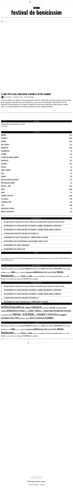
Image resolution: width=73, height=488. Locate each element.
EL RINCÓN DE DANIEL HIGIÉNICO (9, 157)
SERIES (3, 192)
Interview (3, 167)
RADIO (3, 189)
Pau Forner (8, 97)
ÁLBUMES (3, 135)
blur (7, 269)
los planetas (29, 272)
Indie (13, 272)
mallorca (36, 272)
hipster (9, 272)
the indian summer (12, 279)
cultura (35, 269)
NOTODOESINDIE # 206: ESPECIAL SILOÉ (14, 249)
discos (43, 268)
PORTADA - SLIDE (19, 314)
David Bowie (39, 269)
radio (30, 275)
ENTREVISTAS (4, 160)
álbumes (36, 279)
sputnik (52, 276)
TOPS (2, 205)
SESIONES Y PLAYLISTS (7, 196)
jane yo (17, 272)
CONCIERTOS (4, 148)
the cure (6, 279)
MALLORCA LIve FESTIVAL (48, 272)
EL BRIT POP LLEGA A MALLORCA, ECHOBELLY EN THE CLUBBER (26, 94)
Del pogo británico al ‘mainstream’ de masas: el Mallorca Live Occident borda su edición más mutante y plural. (34, 222)
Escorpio (64, 269)
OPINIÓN (3, 176)
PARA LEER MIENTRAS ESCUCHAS (10, 180)
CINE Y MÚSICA (5, 145)
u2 (30, 279)
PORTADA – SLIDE (6, 186)
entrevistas (58, 268)
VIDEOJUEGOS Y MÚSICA (7, 208)
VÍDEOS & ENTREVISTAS (7, 212)
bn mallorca (11, 269)
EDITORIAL (4, 154)
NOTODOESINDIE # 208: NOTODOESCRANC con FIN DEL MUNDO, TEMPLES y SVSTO (26, 241)
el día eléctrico (50, 269)
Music (2, 173)
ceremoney (22, 269)
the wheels (26, 279)
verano (33, 279)
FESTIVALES (4, 164)
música (60, 272)
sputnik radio (58, 276)
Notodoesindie (7, 276)
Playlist (23, 276)
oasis (15, 276)
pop (27, 276)
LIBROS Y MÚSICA (6, 170)
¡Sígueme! (4, 126)
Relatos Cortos (34, 276)
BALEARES (32, 97)
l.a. (19, 272)
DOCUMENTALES (5, 151)
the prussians (20, 279)
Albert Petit (3, 269)
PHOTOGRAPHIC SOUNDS (8, 183)
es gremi (68, 269)
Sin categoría (4, 199)
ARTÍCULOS (26, 97)
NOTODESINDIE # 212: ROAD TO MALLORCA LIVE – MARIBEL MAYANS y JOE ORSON (26, 237)
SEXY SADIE (48, 276)
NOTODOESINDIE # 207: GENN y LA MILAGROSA (16, 245)
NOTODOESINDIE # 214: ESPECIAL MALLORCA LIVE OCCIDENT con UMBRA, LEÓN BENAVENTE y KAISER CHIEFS (32, 226)
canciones (16, 269)
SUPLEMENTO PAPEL (6, 202)
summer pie (64, 276)
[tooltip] (32, 477)
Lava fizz (23, 272)
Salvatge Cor (43, 276)
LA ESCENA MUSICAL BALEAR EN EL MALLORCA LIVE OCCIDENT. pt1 (21, 234)
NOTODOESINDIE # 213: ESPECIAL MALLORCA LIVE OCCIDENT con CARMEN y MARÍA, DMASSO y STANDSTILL (32, 230)
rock (39, 276)
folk (7, 272)
